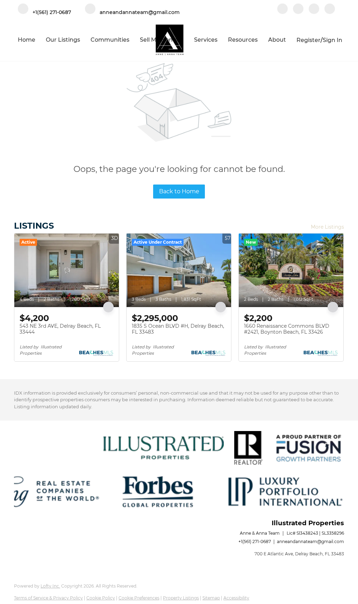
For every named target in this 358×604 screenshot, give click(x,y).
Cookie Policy (100, 597)
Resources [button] (243, 39)
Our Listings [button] (63, 39)
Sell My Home (159, 39)
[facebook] (282, 9)
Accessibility (236, 597)
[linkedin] (298, 9)
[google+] (329, 9)
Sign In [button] (332, 40)
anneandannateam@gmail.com (310, 541)
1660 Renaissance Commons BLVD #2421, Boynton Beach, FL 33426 (286, 329)
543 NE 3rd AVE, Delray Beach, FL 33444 (60, 329)
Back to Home (179, 191)
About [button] (277, 39)
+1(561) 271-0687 (254, 541)
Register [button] (308, 40)
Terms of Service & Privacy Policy (48, 597)
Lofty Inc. (50, 586)
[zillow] (314, 9)
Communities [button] (110, 39)
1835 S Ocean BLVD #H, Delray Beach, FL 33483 (178, 329)
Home (26, 39)
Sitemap (211, 597)
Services (205, 39)
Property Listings (181, 597)
